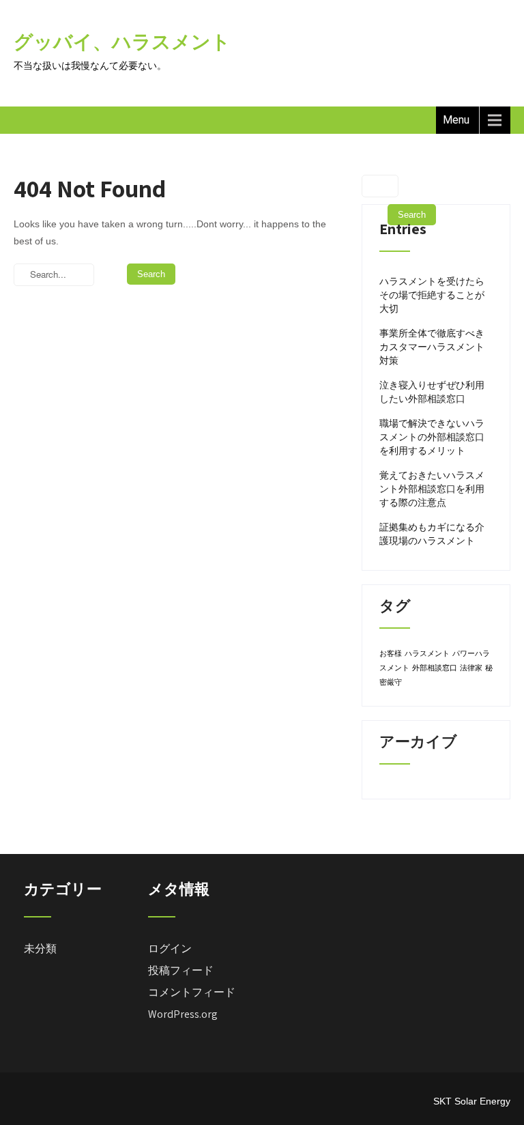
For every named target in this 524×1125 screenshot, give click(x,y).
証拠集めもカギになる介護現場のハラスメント (431, 534)
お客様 (390, 653)
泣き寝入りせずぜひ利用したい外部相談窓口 (431, 392)
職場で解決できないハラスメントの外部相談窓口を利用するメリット (431, 437)
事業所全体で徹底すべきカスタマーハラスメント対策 (431, 347)
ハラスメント (427, 653)
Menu (456, 119)
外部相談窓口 (434, 668)
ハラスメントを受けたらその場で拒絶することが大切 (431, 295)
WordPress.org (183, 1014)
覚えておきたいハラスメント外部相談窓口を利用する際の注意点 (431, 489)
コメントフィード (191, 992)
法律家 (471, 668)
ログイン (170, 948)
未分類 (40, 948)
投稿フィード (181, 970)
